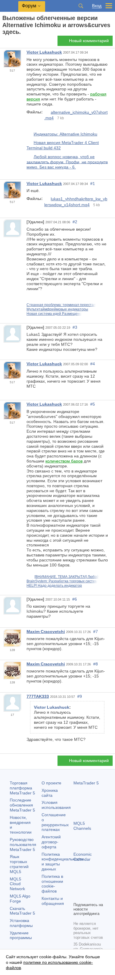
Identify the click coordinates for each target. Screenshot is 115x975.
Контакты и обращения (53, 901)
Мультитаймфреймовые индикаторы (57, 309)
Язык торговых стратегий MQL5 (19, 864)
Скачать (22, 911)
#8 (95, 664)
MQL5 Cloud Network (17, 884)
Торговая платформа (22, 788)
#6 (74, 599)
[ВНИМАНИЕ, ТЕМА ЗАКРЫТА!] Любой (66, 577)
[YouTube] (76, 896)
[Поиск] (80, 5)
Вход (96, 6)
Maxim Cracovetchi (46, 631)
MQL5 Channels (82, 826)
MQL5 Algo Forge (20, 898)
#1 (92, 183)
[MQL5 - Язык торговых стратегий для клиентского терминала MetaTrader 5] (9, 6)
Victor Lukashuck (44, 52)
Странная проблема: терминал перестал (61, 305)
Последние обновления (22, 805)
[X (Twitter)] (95, 887)
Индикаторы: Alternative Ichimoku (65, 134)
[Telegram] (86, 887)
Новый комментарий (89, 40)
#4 (92, 363)
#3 (75, 327)
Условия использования (56, 805)
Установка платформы (21, 923)
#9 (79, 696)
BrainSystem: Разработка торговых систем (62, 581)
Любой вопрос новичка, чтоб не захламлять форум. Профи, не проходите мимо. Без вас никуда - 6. (67, 161)
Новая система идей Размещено (54, 314)
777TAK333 (38, 696)
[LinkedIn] (86, 896)
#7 (95, 631)
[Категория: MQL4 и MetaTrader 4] (11, 42)
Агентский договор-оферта (51, 841)
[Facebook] (76, 887)
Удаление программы (21, 935)
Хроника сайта (50, 793)
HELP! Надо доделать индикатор (54, 586)
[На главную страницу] (4, 42)
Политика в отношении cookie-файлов (52, 883)
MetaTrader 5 (86, 783)
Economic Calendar (82, 857)
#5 (92, 404)
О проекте (51, 783)
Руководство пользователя (23, 844)
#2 (75, 221)
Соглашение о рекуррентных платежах (55, 822)
